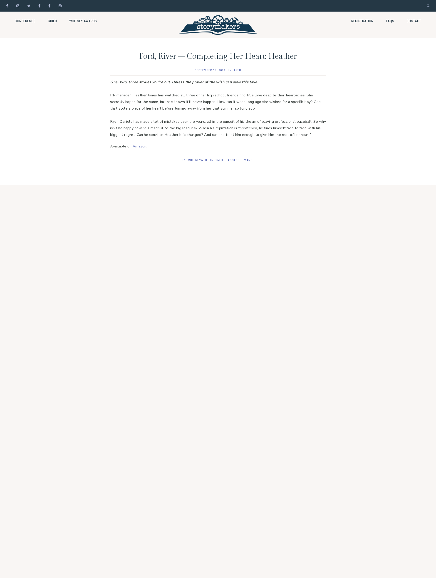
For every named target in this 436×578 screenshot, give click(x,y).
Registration (362, 21)
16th (237, 70)
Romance (247, 160)
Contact (413, 21)
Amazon (139, 146)
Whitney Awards (83, 21)
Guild (52, 21)
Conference (25, 21)
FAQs (390, 21)
